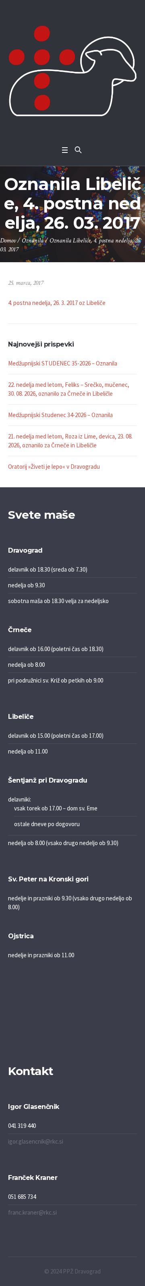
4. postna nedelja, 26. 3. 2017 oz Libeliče (57, 303)
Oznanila (33, 240)
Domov (8, 240)
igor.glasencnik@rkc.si (35, 1141)
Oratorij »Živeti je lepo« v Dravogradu (54, 466)
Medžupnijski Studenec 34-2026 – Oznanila (60, 415)
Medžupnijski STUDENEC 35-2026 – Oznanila (62, 363)
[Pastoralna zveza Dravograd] (72, 71)
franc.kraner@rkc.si (32, 1212)
